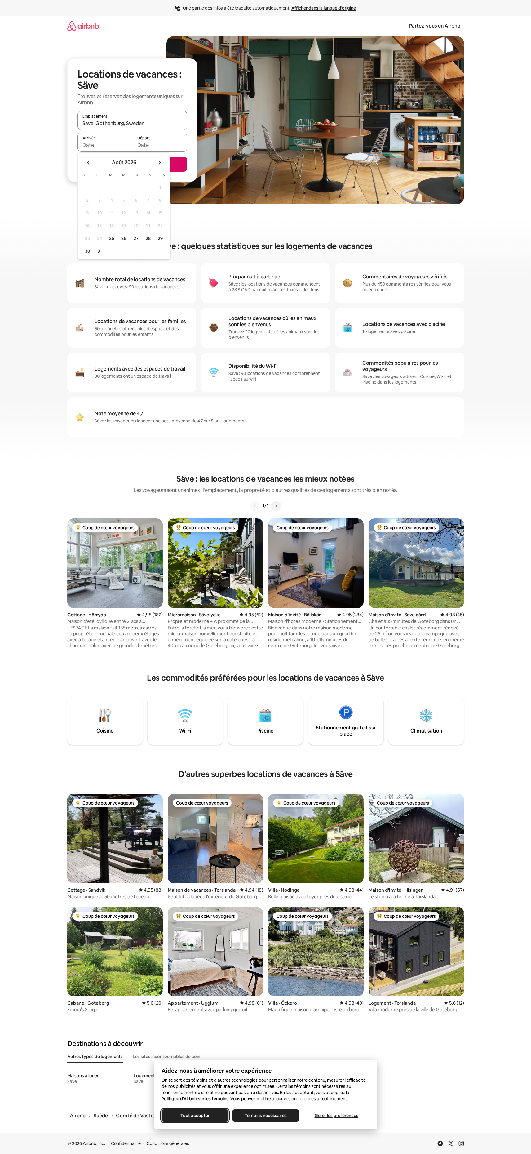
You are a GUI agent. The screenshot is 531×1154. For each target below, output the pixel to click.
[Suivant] (276, 506)
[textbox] (104, 145)
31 (99, 251)
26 (123, 238)
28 (148, 238)
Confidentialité (126, 1143)
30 (87, 251)
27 (136, 238)
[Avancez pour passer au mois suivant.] (160, 163)
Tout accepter (195, 1115)
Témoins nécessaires (266, 1115)
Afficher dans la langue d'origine (323, 8)
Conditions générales (168, 1143)
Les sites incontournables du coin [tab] (166, 1056)
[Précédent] (255, 506)
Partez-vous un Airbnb (434, 26)
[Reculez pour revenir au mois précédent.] (88, 163)
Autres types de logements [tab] (95, 1056)
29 (160, 238)
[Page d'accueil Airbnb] (83, 26)
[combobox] (132, 123)
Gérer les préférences (336, 1115)
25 (111, 238)
